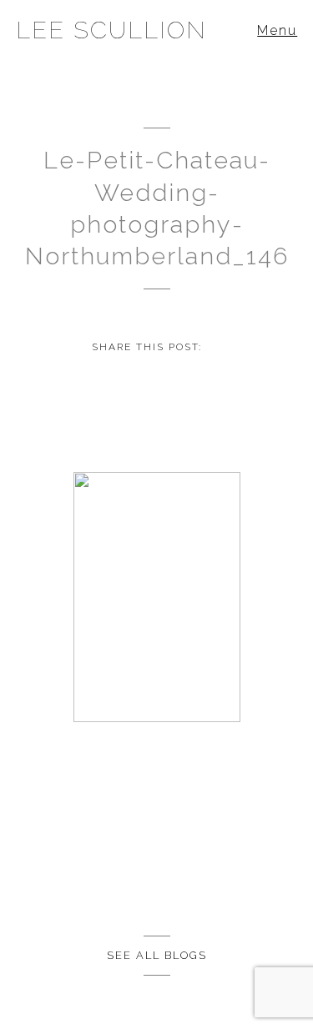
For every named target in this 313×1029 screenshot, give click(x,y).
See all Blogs (157, 955)
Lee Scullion (111, 30)
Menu (277, 30)
